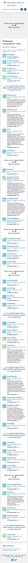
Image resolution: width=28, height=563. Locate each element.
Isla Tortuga (11, 288)
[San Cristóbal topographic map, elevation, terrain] (4, 340)
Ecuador (9, 56)
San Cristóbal (11, 338)
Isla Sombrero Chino (14, 238)
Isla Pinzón (10, 345)
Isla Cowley (11, 442)
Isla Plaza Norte (12, 280)
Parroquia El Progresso (15, 397)
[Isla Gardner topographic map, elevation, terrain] (4, 306)
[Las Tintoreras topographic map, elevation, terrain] (4, 256)
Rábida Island (11, 458)
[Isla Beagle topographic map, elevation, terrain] (4, 426)
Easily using (14, 88)
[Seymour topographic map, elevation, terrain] (4, 172)
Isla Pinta (10, 492)
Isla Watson (11, 296)
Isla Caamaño (11, 261)
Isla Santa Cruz (12, 110)
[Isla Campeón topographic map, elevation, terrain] (4, 468)
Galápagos (15, 56)
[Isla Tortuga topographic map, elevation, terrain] (4, 290)
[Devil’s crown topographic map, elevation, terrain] (4, 452)
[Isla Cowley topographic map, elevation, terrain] (4, 445)
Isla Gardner (11, 303)
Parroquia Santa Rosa (14, 484)
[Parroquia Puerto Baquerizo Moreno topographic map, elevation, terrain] (4, 186)
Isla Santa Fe (11, 68)
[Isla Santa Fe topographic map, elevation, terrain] (4, 71)
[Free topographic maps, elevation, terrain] (3, 47)
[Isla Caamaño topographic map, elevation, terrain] (4, 264)
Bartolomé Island (13, 246)
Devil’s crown (11, 450)
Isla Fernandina (12, 76)
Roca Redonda (12, 376)
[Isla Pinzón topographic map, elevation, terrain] (4, 354)
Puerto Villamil (15, 257)
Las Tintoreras (12, 254)
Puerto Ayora (11, 508)
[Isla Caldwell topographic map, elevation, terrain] (4, 325)
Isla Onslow (11, 150)
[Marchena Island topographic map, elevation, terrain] (4, 207)
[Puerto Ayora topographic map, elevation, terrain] (4, 510)
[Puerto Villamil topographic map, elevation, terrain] (4, 332)
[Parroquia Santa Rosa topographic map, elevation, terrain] (4, 487)
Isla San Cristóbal (13, 61)
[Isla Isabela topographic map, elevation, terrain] (4, 56)
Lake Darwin (11, 534)
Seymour (10, 169)
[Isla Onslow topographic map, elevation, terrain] (4, 153)
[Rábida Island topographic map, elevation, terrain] (4, 460)
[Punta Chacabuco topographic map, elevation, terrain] (4, 221)
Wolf (8, 129)
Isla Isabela (10, 54)
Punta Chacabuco (13, 218)
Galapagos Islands (13, 405)
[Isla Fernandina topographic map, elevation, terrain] (4, 78)
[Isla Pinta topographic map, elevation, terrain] (4, 498)
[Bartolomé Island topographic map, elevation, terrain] (4, 248)
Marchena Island (12, 198)
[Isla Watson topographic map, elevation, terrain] (4, 298)
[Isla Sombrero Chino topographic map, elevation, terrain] (4, 241)
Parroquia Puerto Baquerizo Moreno (13, 178)
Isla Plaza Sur (11, 95)
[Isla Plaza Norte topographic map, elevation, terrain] (4, 283)
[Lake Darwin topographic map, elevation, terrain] (4, 537)
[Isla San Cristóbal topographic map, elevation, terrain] (4, 63)
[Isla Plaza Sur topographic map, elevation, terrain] (4, 100)
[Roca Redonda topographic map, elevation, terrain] (4, 385)
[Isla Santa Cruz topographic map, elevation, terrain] (4, 118)
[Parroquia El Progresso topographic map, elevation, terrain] (4, 400)
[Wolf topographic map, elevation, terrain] (4, 138)
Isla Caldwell (11, 322)
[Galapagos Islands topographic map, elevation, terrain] (4, 412)
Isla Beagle (10, 423)
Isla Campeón (11, 465)
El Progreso (15, 340)
